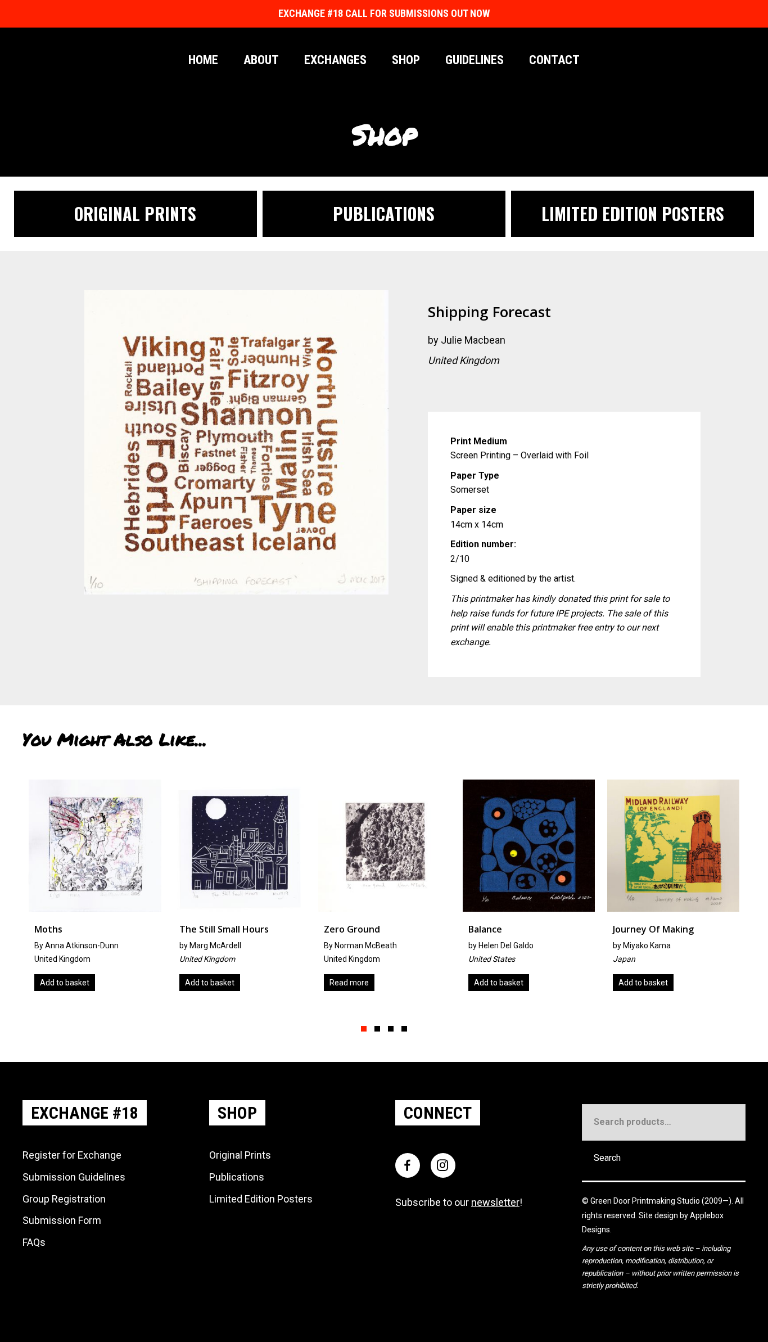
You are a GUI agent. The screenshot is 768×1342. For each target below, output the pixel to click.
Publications (236, 1177)
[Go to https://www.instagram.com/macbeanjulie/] (481, 389)
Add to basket (68, 982)
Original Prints (240, 1155)
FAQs (34, 1242)
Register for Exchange (71, 1155)
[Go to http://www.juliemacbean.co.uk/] (436, 389)
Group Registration (64, 1199)
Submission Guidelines (73, 1177)
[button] (364, 1028)
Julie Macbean (473, 340)
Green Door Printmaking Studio (646, 1200)
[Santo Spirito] (677, 889)
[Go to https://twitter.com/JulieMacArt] (458, 389)
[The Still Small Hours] (98, 889)
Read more (208, 982)
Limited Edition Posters (261, 1199)
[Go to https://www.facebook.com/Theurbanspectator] (503, 389)
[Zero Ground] (243, 889)
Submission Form (61, 1220)
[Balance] (387, 889)
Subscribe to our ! (458, 1202)
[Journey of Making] (532, 889)
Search (607, 1157)
